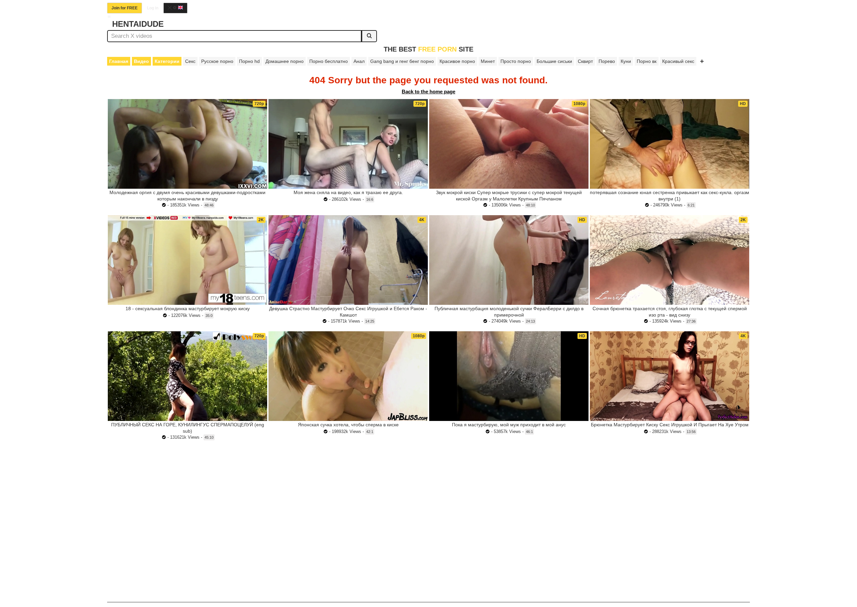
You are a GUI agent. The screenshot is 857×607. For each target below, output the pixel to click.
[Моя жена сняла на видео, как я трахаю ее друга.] (348, 144)
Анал (359, 61)
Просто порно (515, 61)
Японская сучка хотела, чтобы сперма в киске (348, 424)
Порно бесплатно (328, 61)
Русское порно (217, 61)
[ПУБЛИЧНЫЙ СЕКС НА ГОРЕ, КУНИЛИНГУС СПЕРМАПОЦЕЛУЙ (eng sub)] (187, 376)
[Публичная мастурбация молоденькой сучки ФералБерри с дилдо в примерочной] (509, 260)
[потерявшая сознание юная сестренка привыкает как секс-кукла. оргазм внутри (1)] (669, 143)
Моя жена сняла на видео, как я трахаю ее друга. (348, 192)
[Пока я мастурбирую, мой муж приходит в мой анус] (509, 376)
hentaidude (138, 23)
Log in (152, 8)
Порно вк (646, 61)
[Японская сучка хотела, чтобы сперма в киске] (348, 376)
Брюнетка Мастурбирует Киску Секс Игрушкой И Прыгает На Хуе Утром (670, 424)
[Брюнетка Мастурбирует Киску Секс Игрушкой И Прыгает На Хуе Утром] (669, 376)
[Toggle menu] (109, 17)
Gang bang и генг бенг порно (402, 61)
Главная (118, 61)
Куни (626, 61)
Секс (190, 61)
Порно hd (249, 61)
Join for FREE (124, 8)
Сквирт (585, 61)
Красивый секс (678, 61)
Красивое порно (457, 61)
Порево (607, 61)
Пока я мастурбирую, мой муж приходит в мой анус (509, 424)
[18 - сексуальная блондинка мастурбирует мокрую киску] (187, 260)
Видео (141, 61)
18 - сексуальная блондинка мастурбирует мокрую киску (188, 308)
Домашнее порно (284, 61)
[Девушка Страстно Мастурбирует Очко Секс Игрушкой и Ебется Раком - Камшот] (348, 260)
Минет (488, 61)
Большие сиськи (554, 61)
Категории (167, 61)
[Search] (369, 36)
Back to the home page (428, 91)
